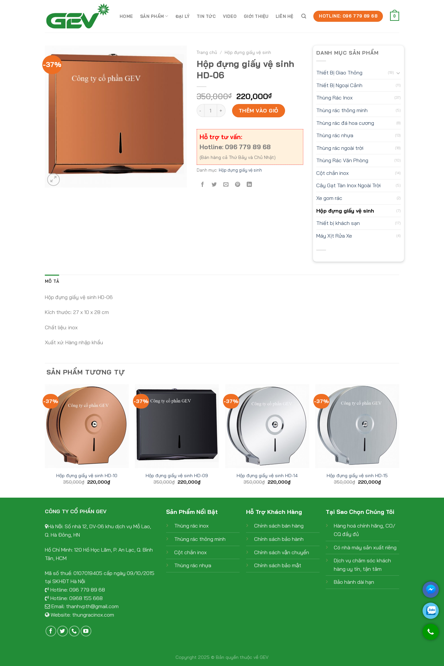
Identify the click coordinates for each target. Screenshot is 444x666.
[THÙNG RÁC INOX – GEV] (77, 16)
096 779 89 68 (87, 589)
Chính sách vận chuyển (281, 552)
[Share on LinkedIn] (249, 184)
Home (126, 16)
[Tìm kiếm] (303, 16)
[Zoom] (53, 179)
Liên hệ (285, 16)
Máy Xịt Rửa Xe (334, 235)
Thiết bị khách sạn (338, 223)
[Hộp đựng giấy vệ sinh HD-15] (357, 426)
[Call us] (74, 631)
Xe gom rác (329, 198)
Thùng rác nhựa (334, 135)
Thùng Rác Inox (334, 97)
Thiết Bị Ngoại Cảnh (339, 85)
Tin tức (206, 16)
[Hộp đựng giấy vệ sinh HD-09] (177, 426)
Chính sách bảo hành (279, 539)
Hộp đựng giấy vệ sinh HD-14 (267, 475)
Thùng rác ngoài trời (339, 148)
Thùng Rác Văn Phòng (342, 160)
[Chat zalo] (431, 611)
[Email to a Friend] (225, 184)
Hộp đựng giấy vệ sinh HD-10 (86, 475)
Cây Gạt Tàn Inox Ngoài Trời (348, 185)
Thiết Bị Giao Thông (339, 72)
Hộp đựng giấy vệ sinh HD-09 (177, 475)
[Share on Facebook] (202, 184)
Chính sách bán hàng (279, 525)
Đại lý (183, 16)
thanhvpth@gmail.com (92, 606)
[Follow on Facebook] (51, 631)
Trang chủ (207, 52)
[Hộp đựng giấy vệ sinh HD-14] (267, 426)
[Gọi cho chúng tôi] (431, 635)
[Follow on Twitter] (62, 631)
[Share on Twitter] (214, 184)
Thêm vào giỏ (259, 110)
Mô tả (52, 281)
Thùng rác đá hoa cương (345, 123)
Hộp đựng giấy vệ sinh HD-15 (357, 475)
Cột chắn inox (332, 173)
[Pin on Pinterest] (237, 184)
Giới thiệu (256, 16)
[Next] (399, 440)
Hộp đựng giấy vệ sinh (248, 52)
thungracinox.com (93, 614)
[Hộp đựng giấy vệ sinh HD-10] (87, 426)
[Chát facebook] (431, 589)
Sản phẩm (152, 16)
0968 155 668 (86, 598)
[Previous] (45, 440)
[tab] (52, 281)
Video (230, 16)
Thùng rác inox (191, 525)
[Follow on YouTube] (86, 631)
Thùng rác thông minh (342, 110)
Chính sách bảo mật (277, 565)
